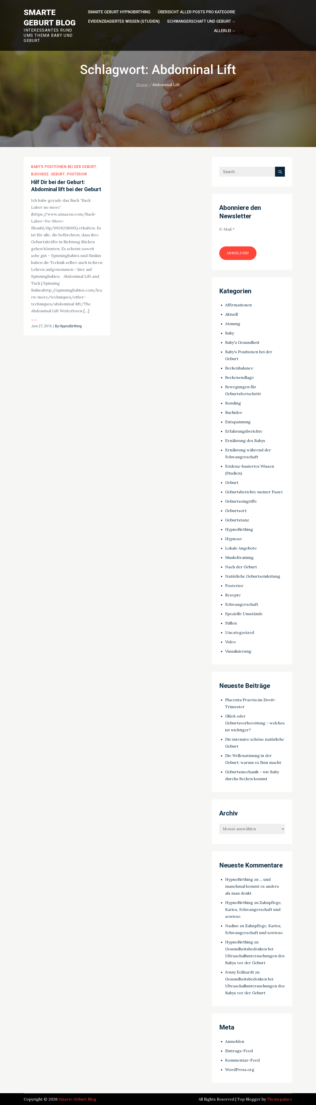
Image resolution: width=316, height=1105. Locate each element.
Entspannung (238, 421)
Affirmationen (238, 304)
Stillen (231, 623)
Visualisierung (238, 651)
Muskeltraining (239, 557)
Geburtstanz (237, 519)
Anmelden (234, 1041)
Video (230, 641)
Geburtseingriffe (241, 501)
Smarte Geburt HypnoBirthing (119, 12)
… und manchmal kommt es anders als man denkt (252, 886)
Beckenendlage (239, 377)
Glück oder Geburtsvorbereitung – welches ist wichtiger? (255, 723)
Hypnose (233, 538)
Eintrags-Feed (239, 1050)
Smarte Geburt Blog (77, 1099)
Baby (229, 333)
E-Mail (227, 229)
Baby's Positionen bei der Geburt (63, 167)
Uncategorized (239, 632)
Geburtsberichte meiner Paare (254, 491)
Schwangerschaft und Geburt (199, 21)
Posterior (77, 174)
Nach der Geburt (241, 566)
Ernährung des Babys (245, 440)
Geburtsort (236, 510)
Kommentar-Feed (242, 1060)
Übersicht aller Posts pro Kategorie (196, 12)
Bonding (233, 403)
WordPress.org (239, 1069)
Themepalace (279, 1099)
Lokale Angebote (241, 548)
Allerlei (222, 30)
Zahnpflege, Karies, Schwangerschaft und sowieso (253, 909)
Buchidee (40, 174)
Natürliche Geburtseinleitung (252, 576)
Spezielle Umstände (244, 613)
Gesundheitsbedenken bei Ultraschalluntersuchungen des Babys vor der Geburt (255, 955)
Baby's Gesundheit (242, 342)
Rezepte (233, 594)
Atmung (232, 323)
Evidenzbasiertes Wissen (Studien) (124, 21)
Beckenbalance (239, 368)
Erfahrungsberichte (243, 431)
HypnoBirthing (71, 326)
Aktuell (231, 314)
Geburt (58, 174)
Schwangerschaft (241, 604)
